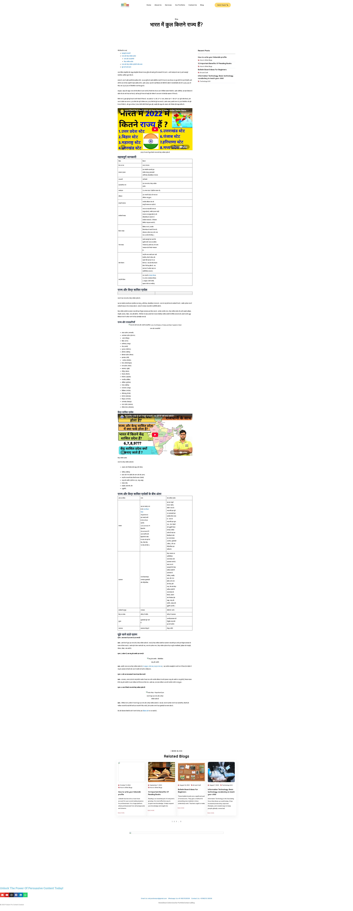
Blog (202, 5)
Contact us (193, 5)
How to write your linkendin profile (212, 57)
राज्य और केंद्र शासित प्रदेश (129, 56)
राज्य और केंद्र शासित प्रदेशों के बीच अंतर (132, 64)
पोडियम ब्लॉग (146, 711)
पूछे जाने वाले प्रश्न (126, 67)
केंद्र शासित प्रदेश (128, 61)
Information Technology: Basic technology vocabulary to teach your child (221, 791)
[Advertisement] (155, 727)
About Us (158, 5)
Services (168, 5)
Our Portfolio (180, 5)
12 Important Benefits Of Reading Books (215, 63)
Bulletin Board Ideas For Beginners (212, 69)
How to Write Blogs (206, 60)
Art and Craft (204, 72)
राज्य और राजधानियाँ (129, 59)
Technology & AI (205, 81)
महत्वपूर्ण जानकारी (126, 53)
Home (149, 5)
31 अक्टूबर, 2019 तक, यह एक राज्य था (152, 666)
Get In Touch (221, 5)
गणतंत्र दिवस (152, 275)
